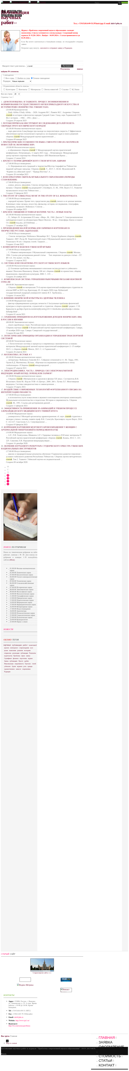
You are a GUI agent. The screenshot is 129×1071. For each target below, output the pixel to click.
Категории (11, 89)
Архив (14, 666)
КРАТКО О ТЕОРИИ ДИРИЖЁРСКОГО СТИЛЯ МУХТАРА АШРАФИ (34, 160)
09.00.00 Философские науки (21, 591)
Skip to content (11, 23)
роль (24, 666)
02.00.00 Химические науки (20, 572)
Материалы (35, 89)
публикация (17, 645)
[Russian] (5, 2)
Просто (21, 661)
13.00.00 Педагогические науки (22, 600)
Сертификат (8, 658)
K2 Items (75, 89)
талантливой (33, 645)
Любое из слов (23, 78)
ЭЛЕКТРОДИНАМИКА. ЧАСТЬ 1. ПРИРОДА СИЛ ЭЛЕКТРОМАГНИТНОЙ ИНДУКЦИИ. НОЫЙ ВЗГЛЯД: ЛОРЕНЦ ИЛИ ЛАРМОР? (36, 372)
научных (7, 645)
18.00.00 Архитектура (18, 611)
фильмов (16, 658)
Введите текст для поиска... (14, 66)
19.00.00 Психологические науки (22, 613)
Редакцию (7, 672)
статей (34, 664)
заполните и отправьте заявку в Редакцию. (56, 48)
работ (25, 645)
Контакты (23, 89)
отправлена (7, 653)
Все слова (10, 78)
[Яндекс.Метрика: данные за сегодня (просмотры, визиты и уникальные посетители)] (25, 984)
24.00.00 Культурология (19, 619)
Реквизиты (32, 653)
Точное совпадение (41, 78)
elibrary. (12, 560)
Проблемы (16, 656)
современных (26, 669)
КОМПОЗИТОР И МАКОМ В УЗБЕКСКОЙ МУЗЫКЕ (27, 246)
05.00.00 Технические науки (20, 581)
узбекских (7, 666)
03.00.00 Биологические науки (21, 574)
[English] (33, 2)
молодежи (27, 650)
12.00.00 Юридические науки (21, 598)
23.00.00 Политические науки (21, 617)
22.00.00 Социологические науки (22, 615)
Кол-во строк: (7, 93)
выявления (12, 650)
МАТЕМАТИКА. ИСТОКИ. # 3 (18, 354)
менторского (14, 648)
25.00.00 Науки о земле (18, 621)
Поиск (68, 66)
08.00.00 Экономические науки (21, 589)
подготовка (23, 658)
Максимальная (8, 664)
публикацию (13, 661)
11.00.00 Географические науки (22, 596)
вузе (31, 648)
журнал (30, 658)
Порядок (7, 81)
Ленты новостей (51, 89)
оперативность (19, 664)
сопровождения (24, 648)
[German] (41, 2)
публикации (24, 653)
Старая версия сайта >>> (42, 972)
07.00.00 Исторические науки (21, 587)
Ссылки (65, 89)
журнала (19, 666)
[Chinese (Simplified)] (19, 2)
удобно (26, 661)
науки (23, 656)
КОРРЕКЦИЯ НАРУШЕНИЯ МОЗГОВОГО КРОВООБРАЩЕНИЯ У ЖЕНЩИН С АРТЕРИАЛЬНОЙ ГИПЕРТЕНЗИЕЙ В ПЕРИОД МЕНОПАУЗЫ (39, 428)
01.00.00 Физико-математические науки (22, 569)
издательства (8, 656)
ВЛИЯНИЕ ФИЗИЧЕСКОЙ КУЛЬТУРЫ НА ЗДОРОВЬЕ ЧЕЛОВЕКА (34, 298)
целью (6, 650)
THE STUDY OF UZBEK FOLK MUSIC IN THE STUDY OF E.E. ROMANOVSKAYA (40, 195)
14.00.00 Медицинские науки (21, 602)
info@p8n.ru (116, 23)
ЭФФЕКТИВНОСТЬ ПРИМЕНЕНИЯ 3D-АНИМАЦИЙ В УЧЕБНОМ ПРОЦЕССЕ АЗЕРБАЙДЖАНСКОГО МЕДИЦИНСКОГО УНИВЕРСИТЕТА (39, 409)
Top (7, 1041)
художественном (9, 669)
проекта (6, 648)
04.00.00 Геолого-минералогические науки (23, 578)
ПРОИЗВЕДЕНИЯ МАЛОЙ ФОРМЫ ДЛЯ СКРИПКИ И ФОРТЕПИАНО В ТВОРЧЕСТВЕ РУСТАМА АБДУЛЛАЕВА (35, 229)
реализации (15, 653)
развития (20, 650)
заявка (28, 656)
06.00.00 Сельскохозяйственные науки (22, 584)
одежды (29, 666)
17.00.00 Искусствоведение (20, 609)
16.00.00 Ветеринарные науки (21, 606)
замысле (18, 669)
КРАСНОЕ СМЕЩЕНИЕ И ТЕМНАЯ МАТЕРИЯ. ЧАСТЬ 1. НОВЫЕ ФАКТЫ (37, 212)
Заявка (6, 661)
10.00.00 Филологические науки (22, 594)
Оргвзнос (28, 664)
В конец (8, 484)
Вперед (8, 481)
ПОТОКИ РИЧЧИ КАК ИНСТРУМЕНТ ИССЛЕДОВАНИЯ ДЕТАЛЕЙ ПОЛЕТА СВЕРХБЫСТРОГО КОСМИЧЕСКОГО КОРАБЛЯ (37, 124)
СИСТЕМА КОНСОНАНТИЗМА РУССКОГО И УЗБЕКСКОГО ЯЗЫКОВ (36, 263)
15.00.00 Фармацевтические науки (23, 604)
